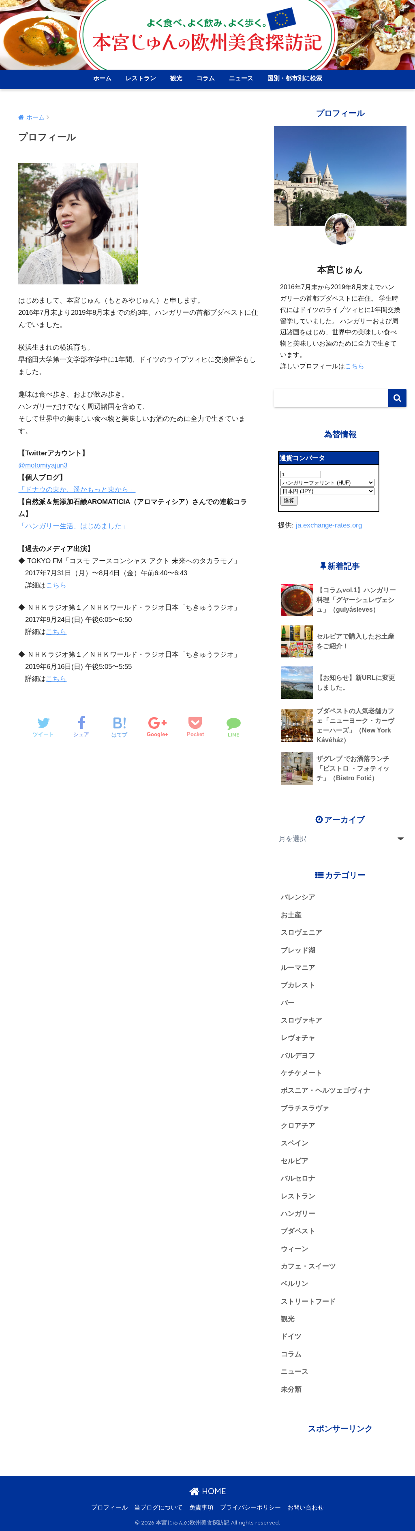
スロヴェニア (301, 932)
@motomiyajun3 (42, 465)
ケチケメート (301, 1073)
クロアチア (298, 1126)
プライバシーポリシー (250, 1507)
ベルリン (294, 1284)
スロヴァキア (301, 1020)
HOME (212, 1491)
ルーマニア (298, 968)
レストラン (141, 78)
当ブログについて (158, 1507)
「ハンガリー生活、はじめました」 (73, 526)
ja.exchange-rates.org (329, 525)
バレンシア (298, 897)
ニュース (241, 78)
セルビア (294, 1161)
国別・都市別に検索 (294, 78)
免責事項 (201, 1507)
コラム (206, 78)
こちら (56, 585)
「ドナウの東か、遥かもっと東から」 (76, 489)
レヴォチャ (298, 1038)
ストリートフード (308, 1301)
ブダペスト (298, 1231)
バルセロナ (298, 1178)
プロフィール (109, 1507)
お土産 (291, 915)
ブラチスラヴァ (305, 1108)
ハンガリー (298, 1213)
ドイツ (291, 1336)
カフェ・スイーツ (308, 1266)
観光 (176, 78)
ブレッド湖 (298, 950)
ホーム (102, 78)
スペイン (294, 1143)
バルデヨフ (298, 1055)
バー (288, 1003)
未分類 (291, 1389)
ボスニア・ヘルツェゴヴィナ (325, 1090)
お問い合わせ (305, 1507)
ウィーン (294, 1249)
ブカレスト (298, 985)
